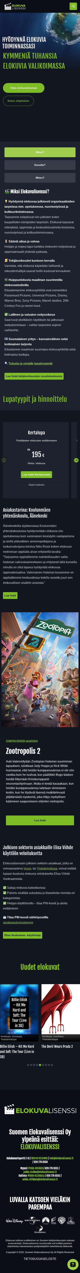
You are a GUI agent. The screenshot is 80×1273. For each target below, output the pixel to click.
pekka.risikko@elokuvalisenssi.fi (40, 1172)
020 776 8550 (41, 1162)
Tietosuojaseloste (40, 1258)
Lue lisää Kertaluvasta (36, 474)
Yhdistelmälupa (47, 868)
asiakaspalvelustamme (18, 922)
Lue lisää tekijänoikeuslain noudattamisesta (34, 376)
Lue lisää (10, 595)
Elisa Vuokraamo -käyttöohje (22, 935)
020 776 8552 (53, 1175)
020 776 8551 (51, 1168)
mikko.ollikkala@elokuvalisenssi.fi (40, 1179)
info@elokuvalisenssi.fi (61, 1158)
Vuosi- (28, 868)
